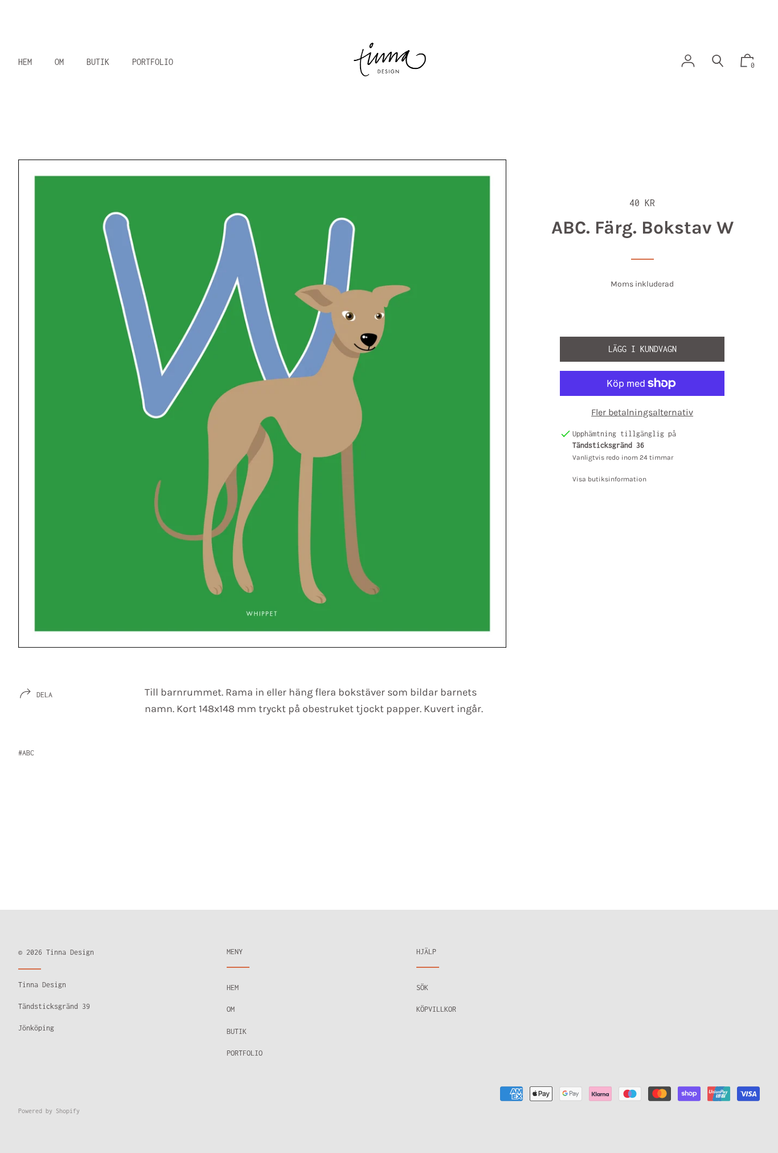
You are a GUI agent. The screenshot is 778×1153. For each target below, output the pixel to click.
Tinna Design (70, 952)
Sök (422, 987)
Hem (233, 987)
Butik (237, 1031)
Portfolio (245, 1053)
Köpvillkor (436, 1009)
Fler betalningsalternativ (642, 412)
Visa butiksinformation (609, 479)
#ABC (26, 753)
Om (231, 1009)
